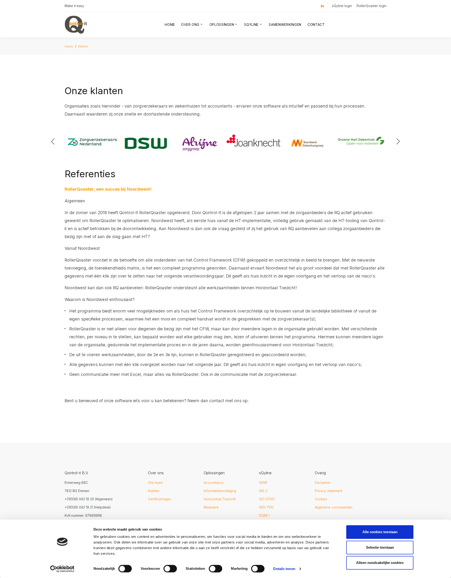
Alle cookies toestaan (379, 532)
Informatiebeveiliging (220, 491)
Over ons (190, 25)
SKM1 (263, 483)
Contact (316, 25)
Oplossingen (222, 25)
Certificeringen (159, 499)
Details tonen (284, 569)
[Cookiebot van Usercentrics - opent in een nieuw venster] (62, 568)
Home (170, 25)
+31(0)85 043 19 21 (79, 507)
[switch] (170, 568)
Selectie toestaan (380, 547)
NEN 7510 (266, 507)
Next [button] (398, 141)
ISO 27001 (267, 499)
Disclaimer (322, 483)
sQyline (251, 25)
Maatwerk (211, 507)
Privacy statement (328, 491)
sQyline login (342, 6)
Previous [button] (53, 141)
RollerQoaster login (371, 6)
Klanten (83, 46)
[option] (91, 136)
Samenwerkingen (285, 25)
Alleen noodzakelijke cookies (380, 563)
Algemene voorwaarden (333, 507)
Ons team (155, 483)
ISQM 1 (264, 515)
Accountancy (214, 483)
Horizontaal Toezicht (220, 499)
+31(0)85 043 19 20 (79, 499)
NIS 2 (263, 491)
